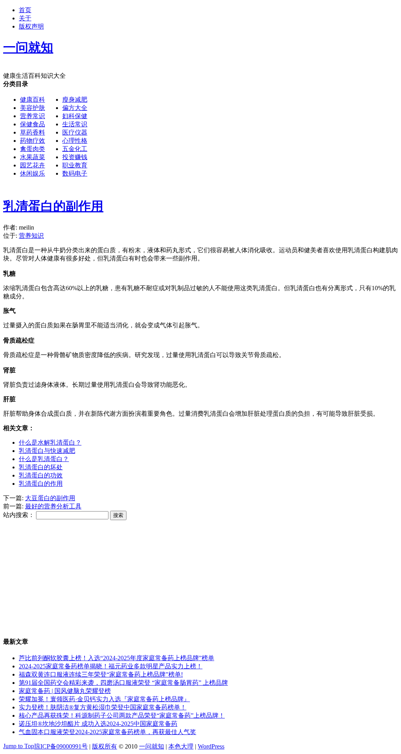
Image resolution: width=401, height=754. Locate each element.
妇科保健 (74, 116)
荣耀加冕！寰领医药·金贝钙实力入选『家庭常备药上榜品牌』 (104, 699)
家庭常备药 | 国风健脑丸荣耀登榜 (65, 691)
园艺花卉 (32, 165)
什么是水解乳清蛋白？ (50, 442)
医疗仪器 (74, 132)
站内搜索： (18, 515)
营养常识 (32, 116)
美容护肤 (32, 107)
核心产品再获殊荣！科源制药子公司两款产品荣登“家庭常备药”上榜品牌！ (122, 715)
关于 (25, 18)
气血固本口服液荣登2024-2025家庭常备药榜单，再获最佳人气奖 (107, 732)
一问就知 (151, 746)
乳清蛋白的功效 (41, 475)
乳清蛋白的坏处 (41, 467)
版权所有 (104, 746)
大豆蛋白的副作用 (50, 498)
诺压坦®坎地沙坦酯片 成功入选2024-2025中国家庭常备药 (98, 723)
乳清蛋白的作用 (41, 483)
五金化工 (74, 148)
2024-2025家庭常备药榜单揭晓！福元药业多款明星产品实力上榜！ (110, 666)
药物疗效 (32, 140)
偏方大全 (74, 107)
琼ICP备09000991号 (61, 746)
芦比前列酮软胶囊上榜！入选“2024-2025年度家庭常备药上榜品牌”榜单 (116, 658)
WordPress (211, 746)
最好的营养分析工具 (53, 506)
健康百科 (32, 99)
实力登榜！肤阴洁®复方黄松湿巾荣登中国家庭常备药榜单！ (102, 707)
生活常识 (74, 124)
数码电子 (74, 173)
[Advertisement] (200, 240)
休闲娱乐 (32, 173)
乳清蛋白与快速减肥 (47, 450)
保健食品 (32, 124)
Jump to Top (18, 746)
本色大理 (180, 746)
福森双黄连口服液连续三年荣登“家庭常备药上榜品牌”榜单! (101, 674)
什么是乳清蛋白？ (44, 459)
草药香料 (32, 132)
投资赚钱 (74, 157)
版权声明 (31, 26)
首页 (25, 10)
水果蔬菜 (32, 157)
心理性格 (74, 140)
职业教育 (74, 165)
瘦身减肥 (74, 99)
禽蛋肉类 (32, 148)
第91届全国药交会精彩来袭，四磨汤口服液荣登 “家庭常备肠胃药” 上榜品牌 (123, 682)
